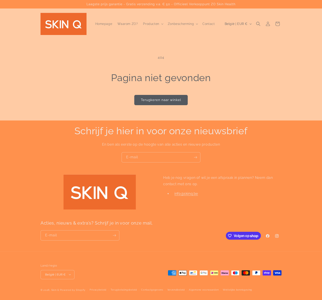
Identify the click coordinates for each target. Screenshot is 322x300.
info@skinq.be (186, 194)
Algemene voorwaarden (204, 289)
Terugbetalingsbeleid (124, 289)
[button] (152, 23)
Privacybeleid (98, 289)
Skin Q (55, 289)
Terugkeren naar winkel (161, 100)
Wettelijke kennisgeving (237, 289)
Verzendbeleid (176, 289)
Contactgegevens (152, 289)
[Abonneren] (195, 157)
